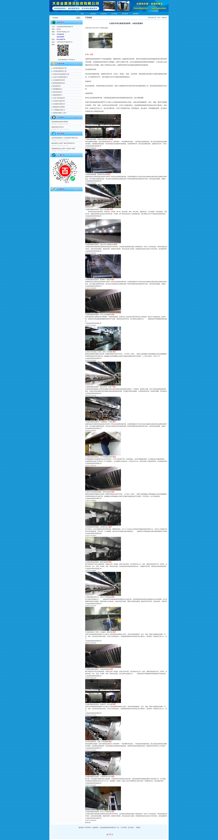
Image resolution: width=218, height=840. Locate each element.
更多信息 (88, 822)
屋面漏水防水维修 (58, 107)
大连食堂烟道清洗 (58, 68)
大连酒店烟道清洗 (58, 71)
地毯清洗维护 (57, 95)
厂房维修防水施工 (58, 110)
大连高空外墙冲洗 (58, 101)
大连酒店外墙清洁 (58, 104)
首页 (82, 14)
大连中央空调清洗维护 (60, 77)
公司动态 (114, 14)
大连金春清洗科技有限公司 (93, 146)
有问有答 (125, 14)
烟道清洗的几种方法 (58, 127)
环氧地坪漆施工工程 (59, 113)
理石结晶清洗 (57, 92)
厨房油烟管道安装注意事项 (60, 122)
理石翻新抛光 (57, 89)
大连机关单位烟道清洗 (60, 74)
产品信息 (93, 14)
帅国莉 (138, 827)
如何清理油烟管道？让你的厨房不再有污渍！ (65, 138)
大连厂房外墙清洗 (58, 98)
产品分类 (104, 14)
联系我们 (136, 14)
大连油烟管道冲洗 (58, 80)
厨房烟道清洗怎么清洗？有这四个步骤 (63, 148)
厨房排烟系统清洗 (58, 83)
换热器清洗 (56, 86)
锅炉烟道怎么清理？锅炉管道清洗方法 (63, 143)
